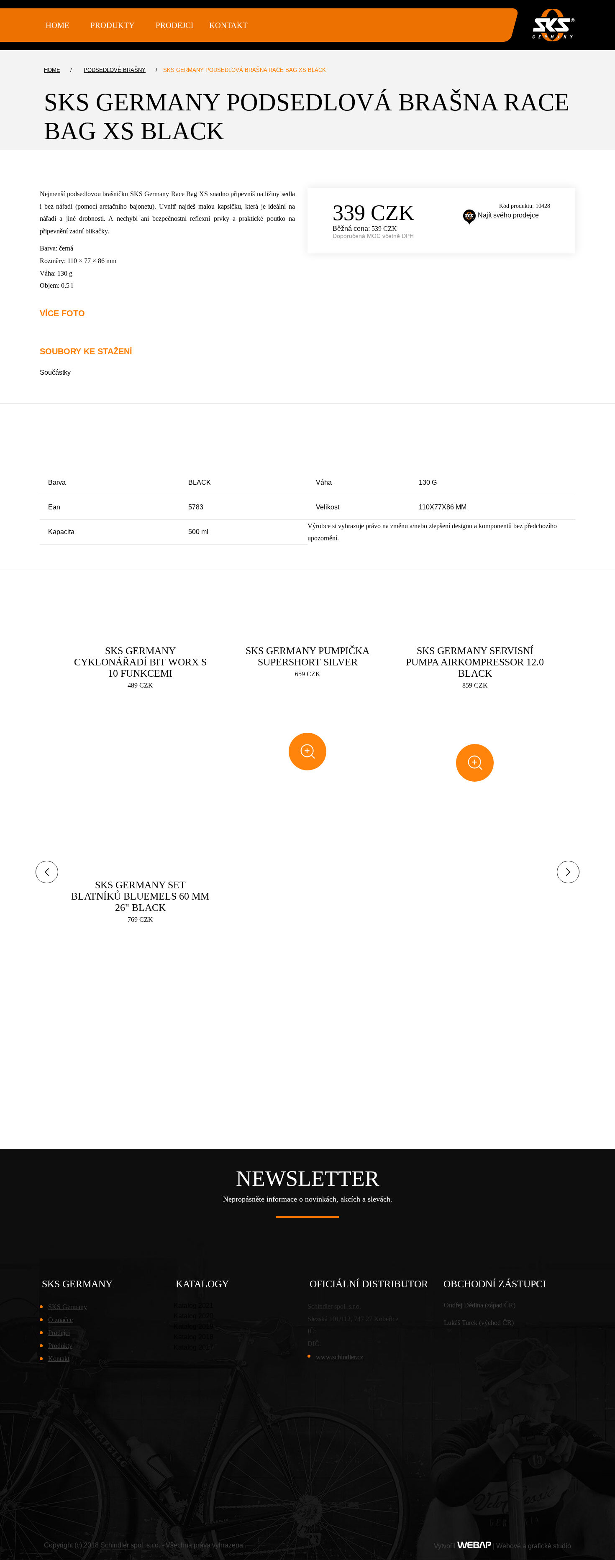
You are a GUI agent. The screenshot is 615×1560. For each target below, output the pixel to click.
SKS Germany (67, 1306)
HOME (57, 25)
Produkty (60, 1345)
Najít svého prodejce (508, 215)
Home (52, 70)
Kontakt (228, 25)
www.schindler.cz (339, 1357)
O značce (60, 1319)
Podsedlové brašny (115, 70)
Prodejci (174, 25)
